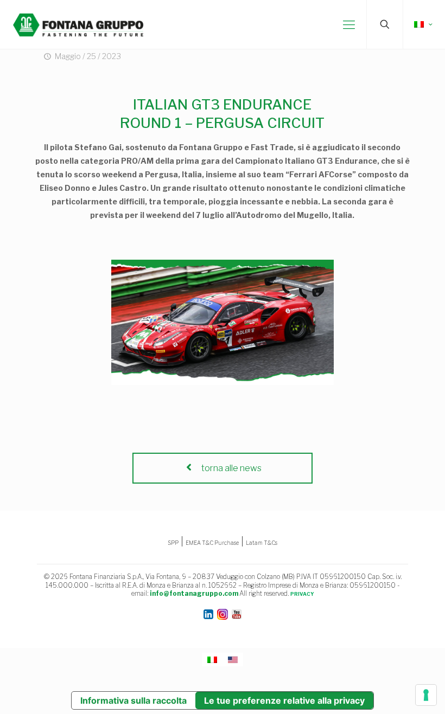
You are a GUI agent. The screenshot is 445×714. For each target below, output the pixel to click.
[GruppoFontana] (78, 24)
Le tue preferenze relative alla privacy (284, 700)
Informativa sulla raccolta (133, 700)
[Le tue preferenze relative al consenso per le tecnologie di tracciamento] (426, 695)
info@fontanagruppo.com (194, 593)
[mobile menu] (349, 24)
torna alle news (231, 468)
